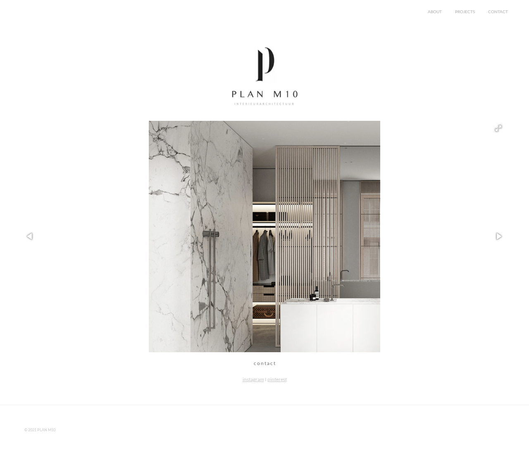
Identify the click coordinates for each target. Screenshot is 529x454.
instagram (253, 379)
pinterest (277, 379)
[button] (498, 128)
